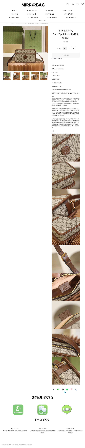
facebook (54, 389)
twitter (62, 389)
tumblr (76, 389)
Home (6, 23)
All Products (12, 23)
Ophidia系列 (24, 23)
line (58, 389)
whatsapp (67, 389)
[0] (82, 4)
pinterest (71, 389)
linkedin (65, 392)
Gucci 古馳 (18, 23)
